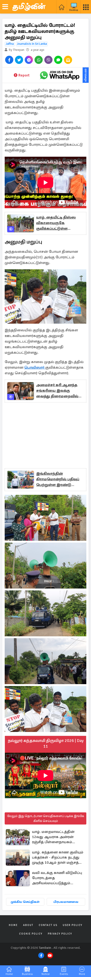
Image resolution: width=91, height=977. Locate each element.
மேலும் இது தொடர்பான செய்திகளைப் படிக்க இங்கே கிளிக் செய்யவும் (45, 818)
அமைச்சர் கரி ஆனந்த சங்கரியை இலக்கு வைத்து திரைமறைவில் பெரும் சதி (57, 391)
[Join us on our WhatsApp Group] (59, 75)
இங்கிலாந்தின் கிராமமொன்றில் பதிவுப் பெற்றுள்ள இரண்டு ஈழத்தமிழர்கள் (57, 479)
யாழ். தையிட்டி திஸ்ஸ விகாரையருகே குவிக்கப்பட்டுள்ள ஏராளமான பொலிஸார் (57, 223)
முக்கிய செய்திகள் (25, 902)
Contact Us (48, 925)
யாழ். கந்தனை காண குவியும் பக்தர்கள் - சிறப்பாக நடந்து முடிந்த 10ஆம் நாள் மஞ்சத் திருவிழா (57, 858)
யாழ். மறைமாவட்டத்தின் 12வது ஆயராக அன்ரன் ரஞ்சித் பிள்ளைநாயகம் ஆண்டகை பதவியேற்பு (53, 837)
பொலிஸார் (34, 367)
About (28, 925)
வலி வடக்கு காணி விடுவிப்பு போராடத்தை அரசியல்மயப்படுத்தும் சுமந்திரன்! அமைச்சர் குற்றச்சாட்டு (57, 878)
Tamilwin (45, 948)
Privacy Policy (60, 933)
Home (13, 925)
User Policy (72, 925)
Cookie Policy (30, 933)
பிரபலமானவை (65, 902)
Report (23, 75)
